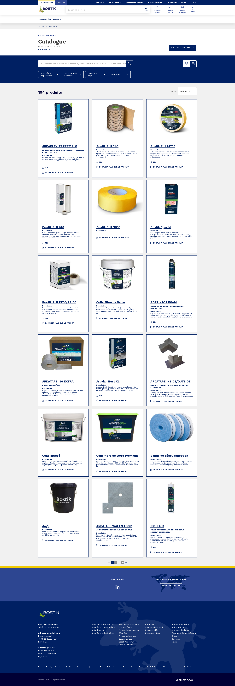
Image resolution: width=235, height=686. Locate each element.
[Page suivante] (126, 562)
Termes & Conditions (109, 667)
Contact (193, 11)
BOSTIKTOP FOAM (163, 302)
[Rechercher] (146, 9)
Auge (45, 526)
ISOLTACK (157, 526)
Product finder (126, 627)
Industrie (57, 19)
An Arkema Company (134, 2)
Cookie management (86, 667)
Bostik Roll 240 (107, 146)
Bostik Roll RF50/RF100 (59, 302)
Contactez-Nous (152, 633)
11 (123, 562)
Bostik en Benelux (171, 586)
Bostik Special (160, 227)
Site (40, 667)
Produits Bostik (157, 11)
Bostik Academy (182, 11)
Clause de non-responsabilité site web (180, 667)
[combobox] (180, 91)
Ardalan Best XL (108, 381)
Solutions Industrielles (103, 633)
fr (193, 2)
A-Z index (42, 49)
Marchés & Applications (103, 624)
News (174, 642)
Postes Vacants (155, 2)
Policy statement (155, 627)
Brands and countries (177, 2)
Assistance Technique (129, 624)
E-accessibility (152, 630)
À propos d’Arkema (180, 630)
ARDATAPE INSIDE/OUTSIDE (170, 381)
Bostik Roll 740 (53, 227)
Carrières (176, 639)
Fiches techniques (127, 636)
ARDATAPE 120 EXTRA (58, 381)
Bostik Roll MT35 (162, 146)
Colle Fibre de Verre (110, 302)
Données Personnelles (133, 667)
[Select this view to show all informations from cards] (193, 63)
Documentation (126, 645)
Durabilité (99, 2)
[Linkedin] (117, 587)
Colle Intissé (51, 455)
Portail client (152, 667)
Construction (45, 19)
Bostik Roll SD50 (108, 227)
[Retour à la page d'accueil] (49, 9)
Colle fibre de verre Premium (117, 455)
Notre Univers (114, 2)
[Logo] (51, 619)
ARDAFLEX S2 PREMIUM (59, 146)
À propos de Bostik (180, 624)
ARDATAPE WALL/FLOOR (114, 526)
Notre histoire (178, 627)
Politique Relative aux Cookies (59, 667)
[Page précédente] (108, 562)
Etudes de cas (125, 639)
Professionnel (47, 2)
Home (41, 26)
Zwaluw (61, 2)
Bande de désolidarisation (169, 455)
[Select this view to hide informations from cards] (186, 63)
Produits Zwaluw (170, 11)
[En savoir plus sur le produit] (63, 118)
